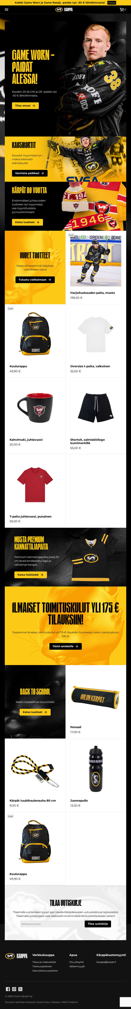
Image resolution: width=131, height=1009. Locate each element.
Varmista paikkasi (27, 173)
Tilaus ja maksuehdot (44, 962)
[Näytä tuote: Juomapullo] (95, 768)
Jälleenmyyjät (77, 966)
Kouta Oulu (43, 1002)
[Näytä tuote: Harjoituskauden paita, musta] (95, 261)
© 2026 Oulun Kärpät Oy (18, 996)
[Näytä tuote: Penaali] (95, 695)
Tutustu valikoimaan (32, 279)
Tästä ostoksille (63, 646)
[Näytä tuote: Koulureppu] (35, 334)
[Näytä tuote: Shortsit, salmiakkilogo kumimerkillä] (95, 407)
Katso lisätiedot (28, 574)
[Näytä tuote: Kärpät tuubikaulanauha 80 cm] (35, 768)
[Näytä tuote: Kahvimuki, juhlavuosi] (35, 407)
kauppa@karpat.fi (106, 962)
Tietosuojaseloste (42, 966)
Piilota (111, 2)
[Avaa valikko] (6, 9)
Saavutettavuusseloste (45, 970)
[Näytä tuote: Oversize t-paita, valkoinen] (95, 334)
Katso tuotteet (25, 222)
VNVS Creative (69, 1002)
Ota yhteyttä (76, 962)
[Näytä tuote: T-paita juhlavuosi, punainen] (35, 484)
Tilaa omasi (23, 105)
